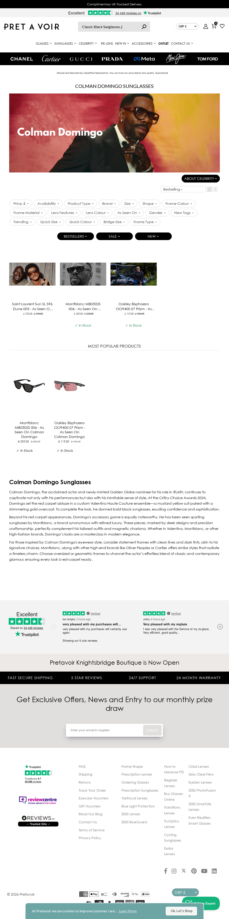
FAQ (82, 766)
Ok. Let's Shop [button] (181, 911)
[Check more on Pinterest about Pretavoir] (194, 871)
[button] (209, 189)
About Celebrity (200, 178)
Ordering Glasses (135, 782)
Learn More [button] (128, 911)
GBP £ (182, 26)
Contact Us (88, 822)
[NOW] (144, 26)
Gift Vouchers (90, 806)
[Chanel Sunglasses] (22, 59)
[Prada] (112, 58)
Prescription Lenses (136, 774)
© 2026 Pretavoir (21, 894)
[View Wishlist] (222, 26)
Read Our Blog (90, 814)
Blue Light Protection (138, 806)
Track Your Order (92, 790)
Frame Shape (132, 766)
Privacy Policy (90, 838)
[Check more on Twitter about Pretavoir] (184, 871)
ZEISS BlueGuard (134, 822)
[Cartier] (51, 58)
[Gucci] (81, 59)
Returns (85, 782)
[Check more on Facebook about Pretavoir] (165, 871)
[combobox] (114, 27)
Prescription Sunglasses (139, 790)
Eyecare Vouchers (93, 798)
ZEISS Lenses (130, 814)
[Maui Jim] (176, 59)
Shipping (85, 774)
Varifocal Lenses (134, 798)
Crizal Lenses (199, 766)
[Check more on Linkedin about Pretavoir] (214, 871)
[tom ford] (207, 58)
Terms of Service (92, 830)
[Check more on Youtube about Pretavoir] (204, 871)
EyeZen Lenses (200, 782)
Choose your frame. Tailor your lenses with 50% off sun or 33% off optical (114, 4)
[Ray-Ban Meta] (144, 59)
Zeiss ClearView (201, 774)
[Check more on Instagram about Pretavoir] (174, 871)
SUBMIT (152, 730)
